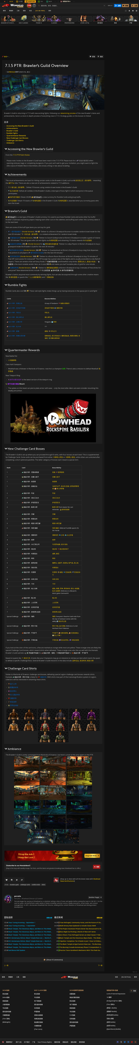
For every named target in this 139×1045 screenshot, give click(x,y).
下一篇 (100, 965)
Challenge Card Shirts (15, 140)
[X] (121, 1041)
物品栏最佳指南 (75, 997)
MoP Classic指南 (40, 990)
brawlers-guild (14, 885)
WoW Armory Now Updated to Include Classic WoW (78, 926)
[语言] (136, 10)
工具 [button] (18, 11)
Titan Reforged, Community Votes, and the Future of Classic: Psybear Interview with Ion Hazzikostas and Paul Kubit (81, 922)
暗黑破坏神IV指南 (112, 990)
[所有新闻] (4, 1)
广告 (33, 1042)
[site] (56, 879)
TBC (41, 1)
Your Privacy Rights (45, 1042)
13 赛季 (109, 997)
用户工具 (18, 1042)
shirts (43, 885)
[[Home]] (13, 5)
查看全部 (49, 918)
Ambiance (10, 143)
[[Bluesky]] (6, 879)
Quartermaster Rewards (16, 135)
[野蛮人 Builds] (112, 1008)
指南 (24, 11)
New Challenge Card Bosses (17, 138)
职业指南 (5, 994)
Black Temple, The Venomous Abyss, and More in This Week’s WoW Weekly (30, 935)
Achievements (12, 128)
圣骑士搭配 (110, 1018)
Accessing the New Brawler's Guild (20, 126)
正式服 (21, 1)
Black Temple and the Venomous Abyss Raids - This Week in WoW (81, 938)
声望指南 (37, 1011)
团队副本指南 (7, 1011)
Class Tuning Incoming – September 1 (21, 922)
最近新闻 (58, 917)
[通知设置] (129, 10)
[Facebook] (11, 879)
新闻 (4, 11)
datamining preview (68, 113)
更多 (135, 977)
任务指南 (37, 1008)
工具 (17, 977)
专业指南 (5, 1008)
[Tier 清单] (6, 1019)
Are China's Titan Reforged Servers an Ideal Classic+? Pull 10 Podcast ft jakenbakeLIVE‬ (81, 935)
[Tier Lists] (38, 1029)
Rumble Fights (12, 133)
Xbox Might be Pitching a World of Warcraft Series (78, 932)
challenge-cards (25, 885)
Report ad (135, 971)
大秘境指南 (6, 1004)
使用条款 (82, 1042)
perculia (12, 72)
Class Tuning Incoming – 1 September (21, 926)
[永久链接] (21, 879)
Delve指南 (6, 997)
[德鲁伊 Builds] (112, 1011)
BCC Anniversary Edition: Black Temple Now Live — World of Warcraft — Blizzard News (30, 938)
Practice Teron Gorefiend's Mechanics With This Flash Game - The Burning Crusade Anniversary (81, 950)
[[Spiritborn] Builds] (114, 1029)
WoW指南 (6, 990)
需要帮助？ (9, 1042)
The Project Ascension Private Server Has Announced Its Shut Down (81, 929)
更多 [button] (50, 11)
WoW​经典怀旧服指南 (77, 990)
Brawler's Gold (12, 131)
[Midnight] (6, 1022)
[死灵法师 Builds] (112, 1015)
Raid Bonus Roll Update (16, 950)
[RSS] (135, 1041)
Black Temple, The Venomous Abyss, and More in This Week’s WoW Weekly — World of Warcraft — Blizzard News (30, 929)
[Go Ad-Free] (40, 11)
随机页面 (57, 1042)
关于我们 (27, 1042)
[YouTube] (131, 1041)
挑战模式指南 (38, 1022)
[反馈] (132, 10)
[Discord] (117, 1041)
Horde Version (27, 231)
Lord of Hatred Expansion (116, 994)
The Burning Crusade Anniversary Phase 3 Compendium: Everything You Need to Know (81, 947)
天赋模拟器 (6, 1015)
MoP (50, 1)
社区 (30, 11)
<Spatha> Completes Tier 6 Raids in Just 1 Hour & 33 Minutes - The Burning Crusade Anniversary (81, 941)
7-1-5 (6, 885)
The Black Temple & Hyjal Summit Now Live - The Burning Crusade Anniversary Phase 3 (81, 944)
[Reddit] (16, 879)
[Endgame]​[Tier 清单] (114, 1001)
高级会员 (65, 1042)
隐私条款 (74, 1042)
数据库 (11, 11)
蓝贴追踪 (8, 917)
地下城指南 (37, 1001)
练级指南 (5, 1001)
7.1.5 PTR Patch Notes (21, 155)
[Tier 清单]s (111, 1004)
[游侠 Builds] (111, 1022)
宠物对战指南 (38, 1015)
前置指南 (72, 994)
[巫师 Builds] (111, 1026)
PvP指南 (72, 1015)
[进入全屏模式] (125, 10)
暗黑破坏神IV (67, 1)
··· (55, 1)
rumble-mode (36, 885)
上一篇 (6, 965)
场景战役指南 (38, 1019)
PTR (34, 5)
